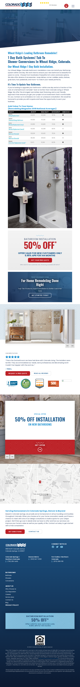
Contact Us (34, 532)
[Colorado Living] (18, 4)
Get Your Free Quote (40, 260)
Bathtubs (8, 575)
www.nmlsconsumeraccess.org (48, 658)
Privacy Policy (12, 605)
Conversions (9, 581)
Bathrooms (10, 572)
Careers (8, 594)
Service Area (9, 597)
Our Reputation (10, 592)
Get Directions (15, 532)
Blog (6, 603)
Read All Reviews (41, 373)
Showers (8, 578)
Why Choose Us (10, 589)
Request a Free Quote (17, 373)
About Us (9, 586)
